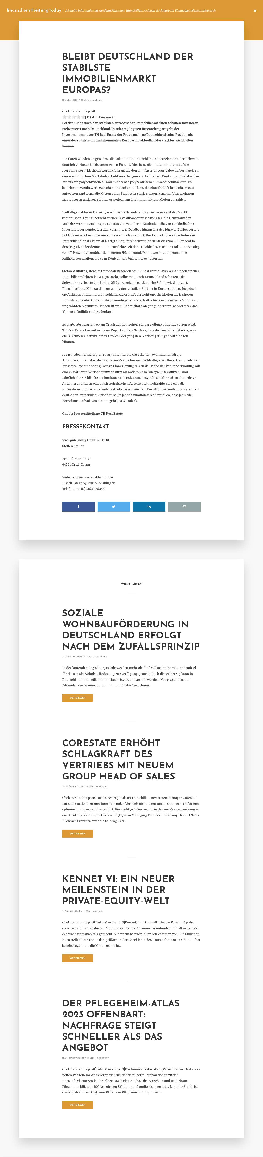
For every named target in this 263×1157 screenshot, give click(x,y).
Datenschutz (240, 10)
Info (187, 10)
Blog (175, 10)
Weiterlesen (77, 698)
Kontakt (201, 10)
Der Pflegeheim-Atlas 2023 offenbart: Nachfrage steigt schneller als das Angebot (121, 1026)
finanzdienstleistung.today (34, 10)
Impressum (219, 10)
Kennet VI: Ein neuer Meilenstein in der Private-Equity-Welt (118, 890)
